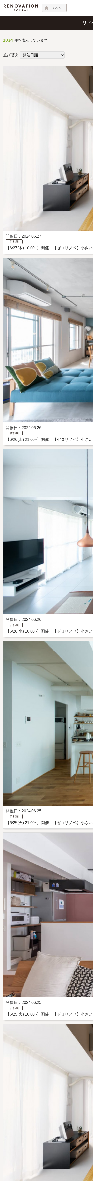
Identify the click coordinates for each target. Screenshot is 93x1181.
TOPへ (57, 7)
